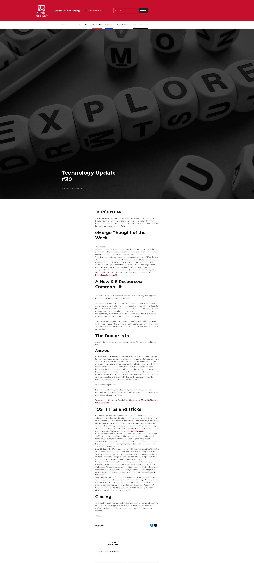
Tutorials (108, 25)
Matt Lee (79, 188)
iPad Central (97, 25)
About (72, 25)
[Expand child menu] (75, 24)
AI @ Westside (122, 25)
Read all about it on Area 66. (106, 275)
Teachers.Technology (66, 10)
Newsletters (84, 25)
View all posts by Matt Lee (109, 551)
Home (64, 25)
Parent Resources (140, 25)
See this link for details (135, 431)
